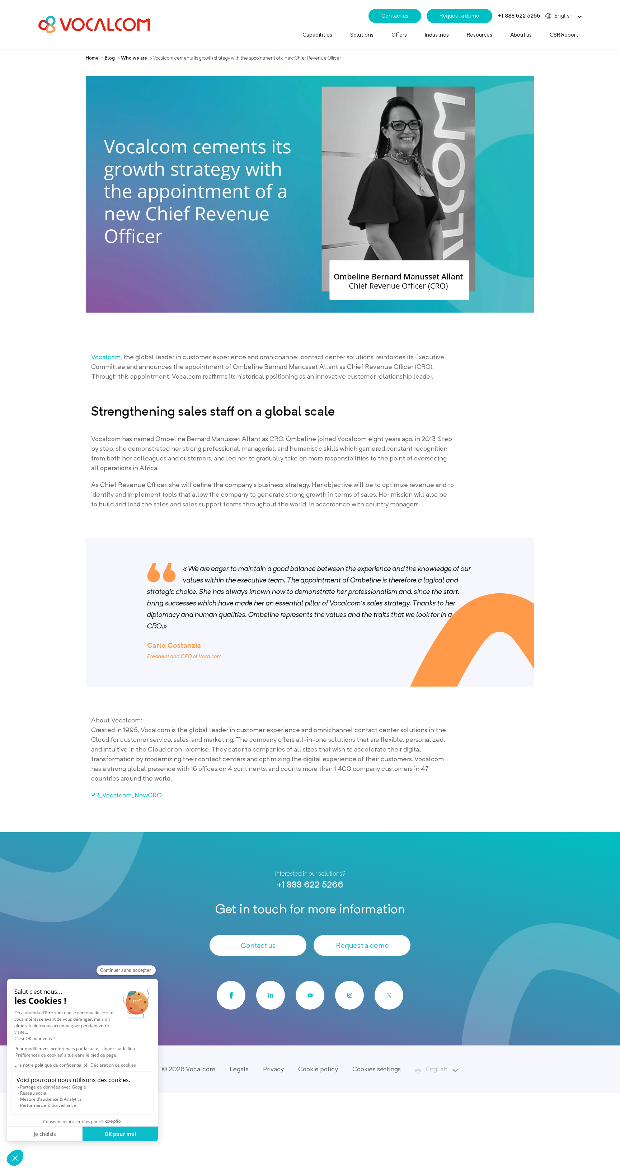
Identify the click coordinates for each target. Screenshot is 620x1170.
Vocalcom (106, 357)
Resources (479, 35)
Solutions (362, 35)
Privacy (273, 1069)
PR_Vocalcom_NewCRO (126, 795)
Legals (239, 1069)
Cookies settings (376, 1069)
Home (92, 58)
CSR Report (564, 35)
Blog (110, 58)
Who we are (134, 58)
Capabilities (317, 35)
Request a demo (459, 16)
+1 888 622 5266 (519, 16)
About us (521, 35)
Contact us (394, 16)
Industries (437, 35)
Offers (399, 35)
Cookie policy (318, 1069)
